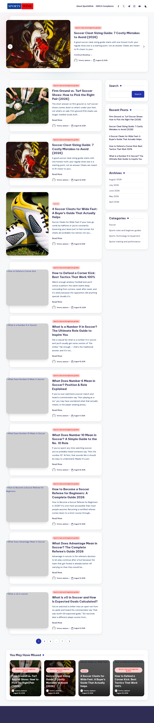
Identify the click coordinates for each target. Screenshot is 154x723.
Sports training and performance (124, 241)
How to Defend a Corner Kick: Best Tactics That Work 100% (125, 147)
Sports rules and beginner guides (88, 28)
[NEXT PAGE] (69, 641)
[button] (83, 55)
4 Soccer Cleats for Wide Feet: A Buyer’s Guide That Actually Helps (74, 213)
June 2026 (114, 190)
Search (114, 86)
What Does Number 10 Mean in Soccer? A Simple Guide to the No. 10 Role (74, 439)
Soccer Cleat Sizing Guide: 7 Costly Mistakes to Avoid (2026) (73, 149)
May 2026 (114, 196)
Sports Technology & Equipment (124, 236)
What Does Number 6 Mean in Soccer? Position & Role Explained (73, 385)
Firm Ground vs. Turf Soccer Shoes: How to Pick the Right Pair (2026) (73, 95)
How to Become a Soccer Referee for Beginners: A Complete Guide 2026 (70, 493)
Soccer (56, 204)
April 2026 (114, 202)
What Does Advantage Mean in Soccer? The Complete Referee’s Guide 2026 (74, 547)
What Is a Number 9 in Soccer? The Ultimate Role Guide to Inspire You (74, 331)
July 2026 (114, 185)
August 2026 (115, 179)
